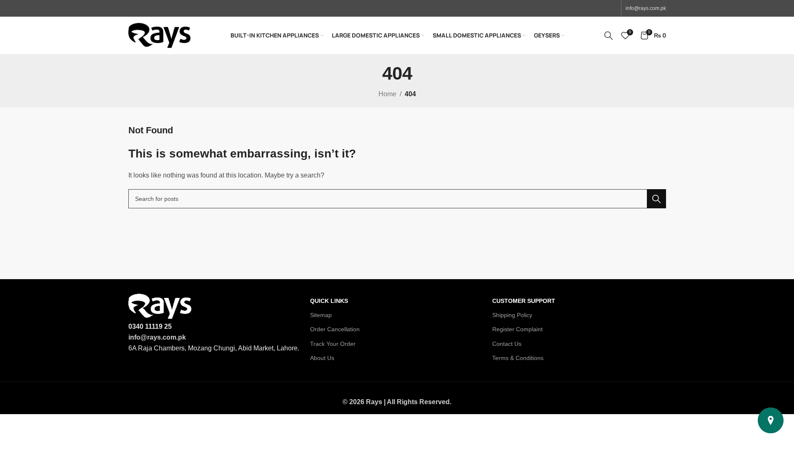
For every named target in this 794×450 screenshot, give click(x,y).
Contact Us (506, 343)
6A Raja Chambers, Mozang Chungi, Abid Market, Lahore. (213, 348)
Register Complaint (517, 329)
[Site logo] (159, 34)
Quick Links (329, 301)
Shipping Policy (512, 315)
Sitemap (321, 315)
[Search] (608, 35)
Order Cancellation (335, 329)
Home (387, 94)
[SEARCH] (656, 198)
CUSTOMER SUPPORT (523, 301)
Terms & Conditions (518, 358)
